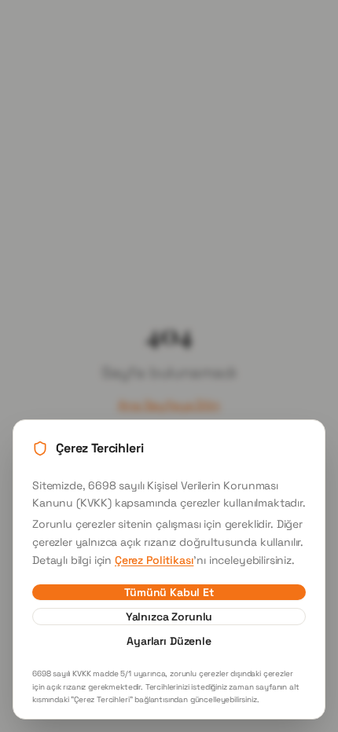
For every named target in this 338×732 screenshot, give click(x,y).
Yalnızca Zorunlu (169, 616)
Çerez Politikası (154, 560)
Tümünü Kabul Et (169, 592)
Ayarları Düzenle (169, 641)
